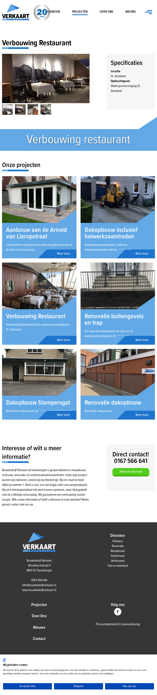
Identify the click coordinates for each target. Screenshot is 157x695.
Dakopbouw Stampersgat (38, 403)
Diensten (53, 12)
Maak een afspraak (131, 471)
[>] (85, 74)
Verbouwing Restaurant (35, 316)
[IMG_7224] (46, 78)
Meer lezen (63, 254)
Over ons (106, 12)
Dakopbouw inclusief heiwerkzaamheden (111, 233)
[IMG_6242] (33, 109)
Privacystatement (106, 624)
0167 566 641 (39, 580)
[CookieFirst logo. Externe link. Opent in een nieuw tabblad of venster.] (4, 660)
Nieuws (131, 12)
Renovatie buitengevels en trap (114, 319)
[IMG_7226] (7, 109)
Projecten (79, 12)
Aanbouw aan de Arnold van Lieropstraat (36, 233)
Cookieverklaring (129, 624)
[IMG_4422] (45, 109)
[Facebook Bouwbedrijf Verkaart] (117, 614)
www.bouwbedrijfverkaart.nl (39, 590)
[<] (6, 74)
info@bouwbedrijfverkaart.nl (39, 585)
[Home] (39, 551)
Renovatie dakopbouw (113, 403)
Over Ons (39, 616)
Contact (39, 639)
